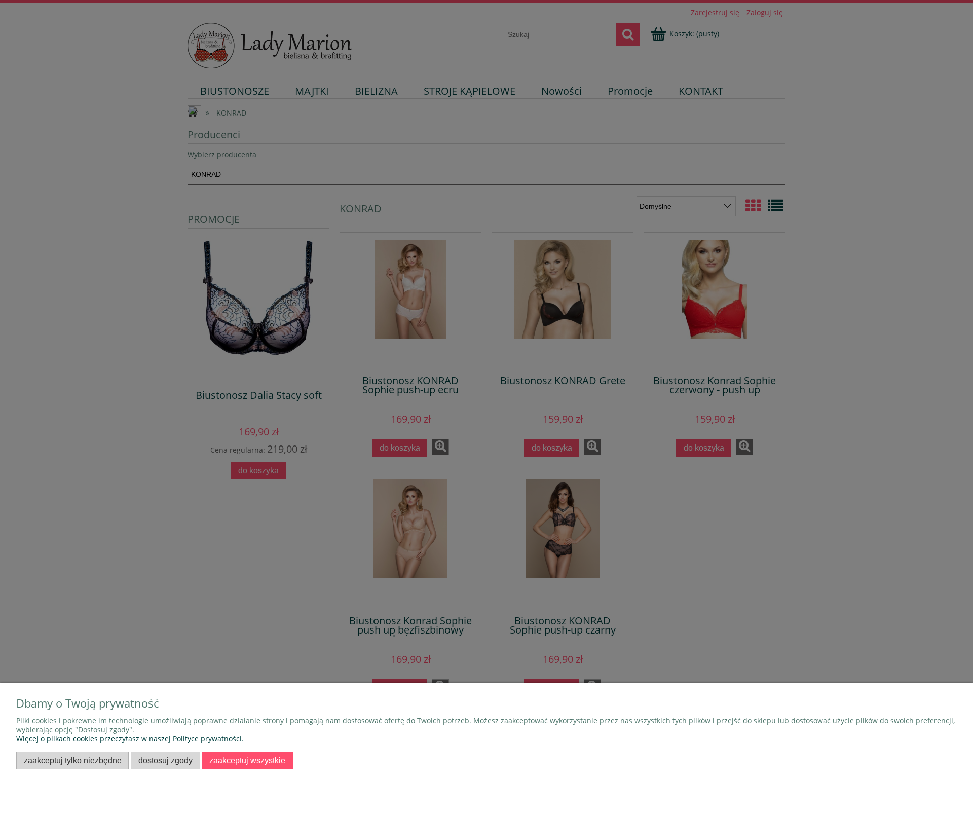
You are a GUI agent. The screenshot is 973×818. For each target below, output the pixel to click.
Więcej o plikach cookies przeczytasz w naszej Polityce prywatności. (130, 738)
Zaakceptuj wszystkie (247, 760)
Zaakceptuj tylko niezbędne (73, 760)
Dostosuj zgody (165, 760)
